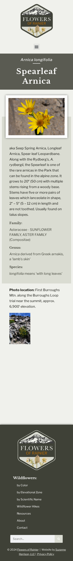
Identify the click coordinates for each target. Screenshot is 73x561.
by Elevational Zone (29, 492)
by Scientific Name (29, 499)
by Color (22, 485)
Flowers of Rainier (28, 549)
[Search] (59, 539)
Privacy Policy (45, 554)
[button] (37, 47)
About (21, 520)
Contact (22, 527)
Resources (24, 513)
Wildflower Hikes (28, 506)
